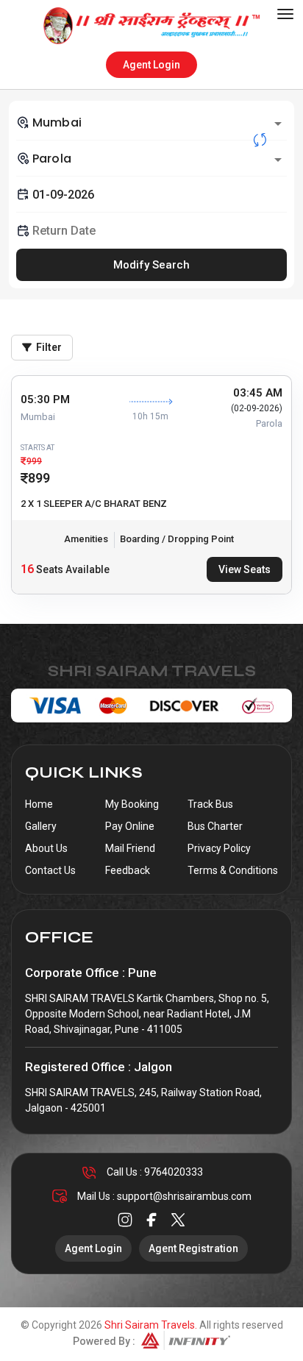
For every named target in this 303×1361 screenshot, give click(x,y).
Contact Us (50, 870)
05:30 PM (45, 399)
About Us (46, 848)
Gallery (41, 826)
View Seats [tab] (244, 569)
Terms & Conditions (233, 870)
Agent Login (151, 65)
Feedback (127, 870)
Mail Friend (130, 848)
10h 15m (150, 416)
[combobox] (151, 122)
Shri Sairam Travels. (150, 1325)
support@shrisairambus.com (184, 1196)
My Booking (132, 804)
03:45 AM (257, 392)
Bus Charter (215, 826)
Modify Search (151, 264)
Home (39, 804)
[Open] (278, 123)
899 (39, 478)
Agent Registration (193, 1248)
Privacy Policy (219, 848)
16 (27, 569)
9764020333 (173, 1172)
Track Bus (210, 804)
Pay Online (129, 826)
